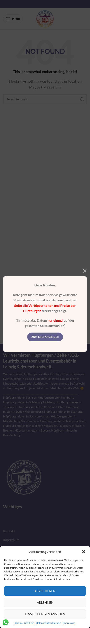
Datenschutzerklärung (48, 622)
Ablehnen (45, 602)
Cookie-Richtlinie (24, 622)
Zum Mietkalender (45, 336)
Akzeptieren (45, 591)
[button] (84, 552)
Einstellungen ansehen (45, 614)
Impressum (69, 622)
